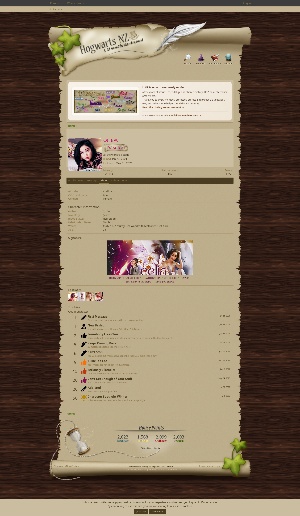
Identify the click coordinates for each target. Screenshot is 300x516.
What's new (74, 3)
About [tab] (104, 180)
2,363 (109, 174)
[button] (62, 3)
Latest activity (55, 9)
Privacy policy (206, 466)
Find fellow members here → (185, 115)
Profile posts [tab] (75, 180)
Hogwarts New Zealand (67, 466)
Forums (54, 3)
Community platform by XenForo (153, 469)
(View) (106, 215)
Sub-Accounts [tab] (119, 180)
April (143, 448)
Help (218, 466)
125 (228, 174)
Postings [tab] (92, 180)
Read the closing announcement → (163, 107)
